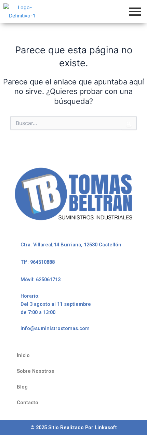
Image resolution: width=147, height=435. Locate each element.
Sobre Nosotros (35, 371)
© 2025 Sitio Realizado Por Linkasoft (73, 427)
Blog (22, 387)
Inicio (23, 355)
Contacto (27, 402)
